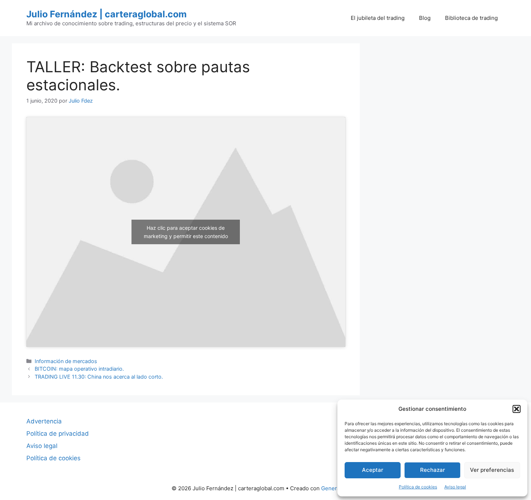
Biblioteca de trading (471, 17)
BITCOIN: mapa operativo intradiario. (79, 369)
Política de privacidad (57, 433)
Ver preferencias (492, 469)
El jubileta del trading (378, 17)
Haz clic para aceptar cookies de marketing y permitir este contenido (186, 232)
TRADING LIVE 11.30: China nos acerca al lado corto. (99, 377)
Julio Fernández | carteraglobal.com (106, 14)
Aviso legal (455, 487)
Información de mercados (66, 361)
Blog (425, 17)
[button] (516, 409)
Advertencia (44, 421)
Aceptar (372, 469)
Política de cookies (418, 487)
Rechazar (432, 469)
